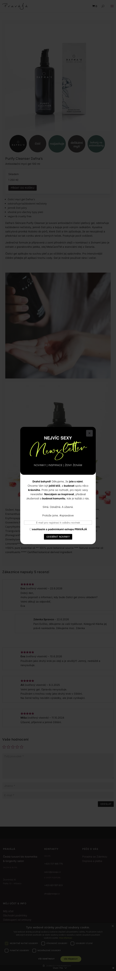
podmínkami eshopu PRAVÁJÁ (67, 529)
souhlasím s (59, 529)
